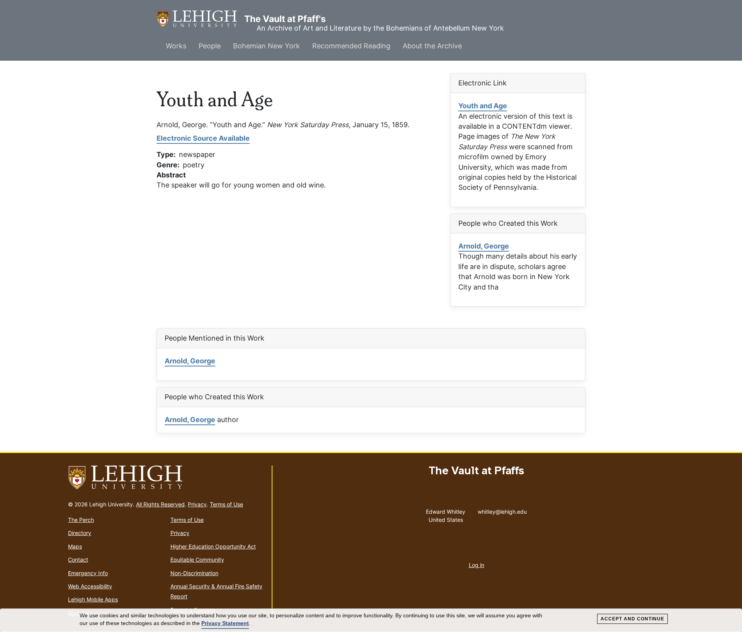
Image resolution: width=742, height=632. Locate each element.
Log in (476, 565)
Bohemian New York (266, 46)
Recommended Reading (351, 46)
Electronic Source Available (203, 138)
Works (176, 46)
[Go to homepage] (166, 477)
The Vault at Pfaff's (200, 19)
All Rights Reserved (160, 504)
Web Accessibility (90, 586)
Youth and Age (482, 106)
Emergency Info (88, 573)
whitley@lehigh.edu (502, 509)
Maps (75, 546)
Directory (79, 533)
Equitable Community (197, 559)
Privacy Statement (225, 623)
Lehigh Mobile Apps (93, 599)
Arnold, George (483, 246)
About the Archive (432, 46)
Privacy (197, 504)
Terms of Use (226, 504)
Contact (78, 559)
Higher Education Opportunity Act (213, 546)
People (210, 46)
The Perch (81, 519)
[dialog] (371, 620)
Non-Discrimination (194, 573)
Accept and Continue (632, 619)
